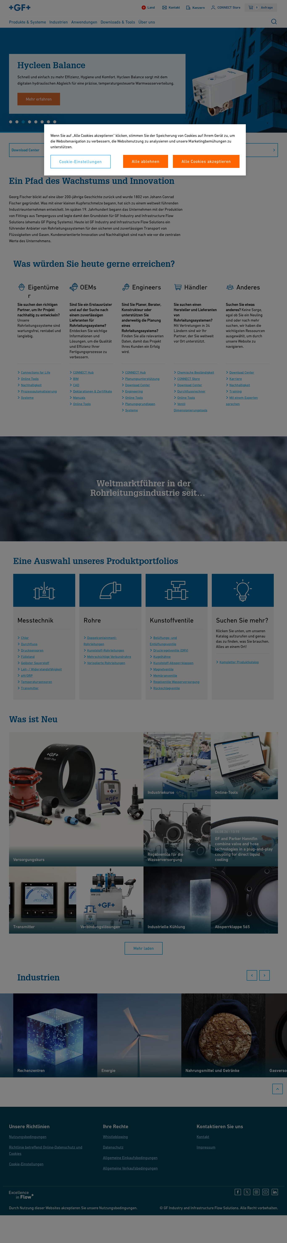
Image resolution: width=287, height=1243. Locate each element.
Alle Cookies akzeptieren (206, 161)
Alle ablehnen (145, 161)
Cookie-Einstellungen (80, 161)
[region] (145, 149)
